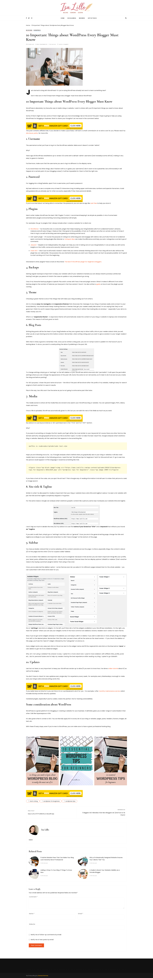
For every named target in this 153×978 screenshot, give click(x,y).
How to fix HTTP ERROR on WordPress (41, 814)
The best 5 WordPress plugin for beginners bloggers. (83, 262)
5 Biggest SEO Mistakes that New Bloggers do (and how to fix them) (103, 814)
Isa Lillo (54, 44)
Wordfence (34, 229)
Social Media (71, 18)
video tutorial (113, 668)
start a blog (34, 801)
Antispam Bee (70, 239)
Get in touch (92, 18)
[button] (42, 761)
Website (32, 924)
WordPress (37, 30)
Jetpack (33, 245)
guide (98, 284)
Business (82, 18)
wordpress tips (70, 801)
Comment (33, 897)
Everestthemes (43, 975)
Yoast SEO (34, 251)
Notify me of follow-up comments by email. (46, 935)
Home (62, 18)
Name (31, 914)
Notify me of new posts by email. (42, 940)
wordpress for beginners (51, 801)
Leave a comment (63, 44)
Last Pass (93, 203)
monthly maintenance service (109, 691)
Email (80, 914)
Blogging (29, 30)
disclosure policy (32, 133)
